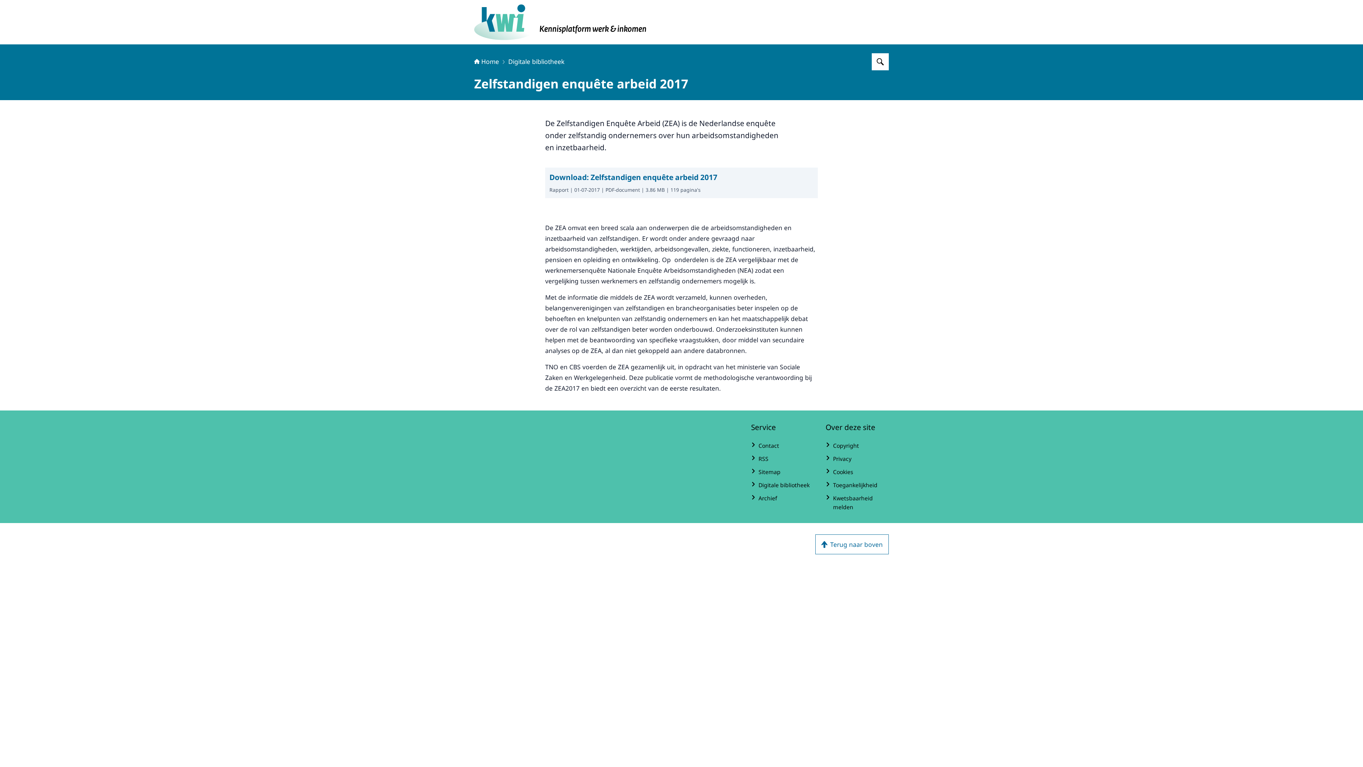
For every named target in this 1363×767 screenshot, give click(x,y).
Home (490, 61)
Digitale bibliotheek (536, 61)
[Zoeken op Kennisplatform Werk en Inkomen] (880, 61)
